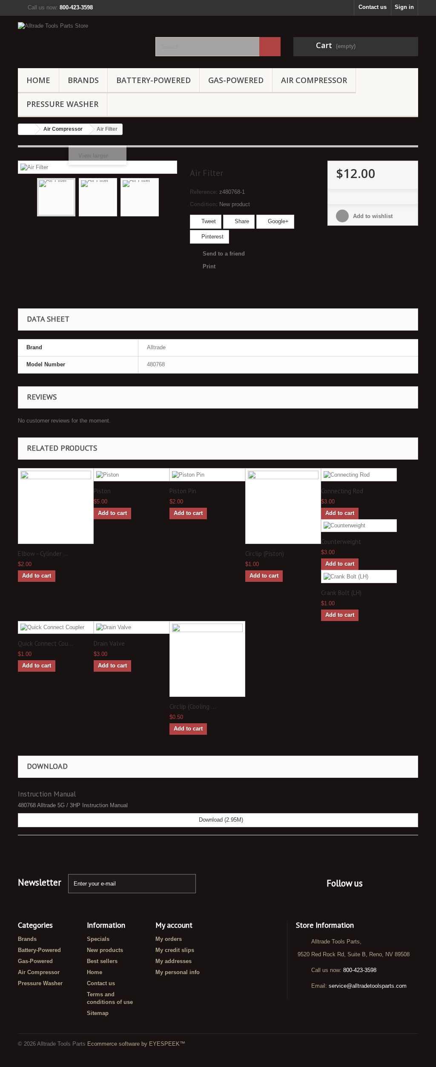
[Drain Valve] (131, 627)
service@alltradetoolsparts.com (368, 986)
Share (241, 221)
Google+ (277, 221)
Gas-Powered (236, 80)
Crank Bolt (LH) (341, 593)
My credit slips (174, 950)
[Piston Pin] (207, 474)
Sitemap (98, 1013)
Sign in (404, 7)
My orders (168, 939)
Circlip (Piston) (264, 554)
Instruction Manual (47, 794)
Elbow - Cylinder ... (43, 554)
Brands (83, 80)
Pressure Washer (62, 104)
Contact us (373, 7)
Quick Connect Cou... (45, 643)
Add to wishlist (372, 216)
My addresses (173, 961)
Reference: (204, 192)
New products (105, 950)
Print (209, 266)
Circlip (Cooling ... (192, 706)
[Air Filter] (56, 197)
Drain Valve (109, 643)
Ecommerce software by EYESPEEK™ (136, 1044)
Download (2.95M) (220, 820)
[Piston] (131, 474)
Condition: (204, 204)
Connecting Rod (342, 491)
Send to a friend (224, 253)
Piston (102, 491)
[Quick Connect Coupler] (56, 627)
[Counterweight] (359, 525)
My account (173, 925)
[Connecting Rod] (359, 474)
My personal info (177, 972)
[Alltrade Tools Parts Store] (80, 40)
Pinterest (212, 236)
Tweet (208, 221)
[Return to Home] (27, 129)
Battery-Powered (153, 80)
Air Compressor (314, 80)
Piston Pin (182, 491)
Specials (98, 939)
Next (166, 198)
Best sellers (102, 961)
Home (38, 80)
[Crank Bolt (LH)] (359, 576)
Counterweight (341, 542)
